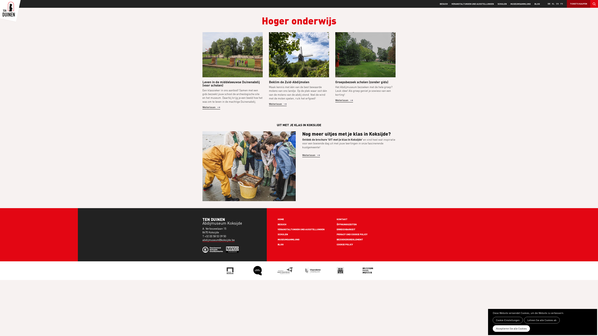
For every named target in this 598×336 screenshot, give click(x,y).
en (557, 3)
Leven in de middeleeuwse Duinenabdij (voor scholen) (231, 83)
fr (561, 3)
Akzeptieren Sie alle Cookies (511, 328)
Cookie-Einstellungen (508, 320)
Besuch (444, 3)
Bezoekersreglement (350, 239)
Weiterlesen (209, 107)
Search (594, 4)
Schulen (502, 3)
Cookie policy (345, 244)
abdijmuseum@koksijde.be (218, 240)
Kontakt (342, 219)
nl (553, 3)
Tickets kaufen (578, 3)
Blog (537, 3)
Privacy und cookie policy (352, 234)
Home (281, 219)
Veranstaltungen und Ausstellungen (472, 3)
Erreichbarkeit (346, 229)
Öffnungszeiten (347, 224)
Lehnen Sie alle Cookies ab (541, 320)
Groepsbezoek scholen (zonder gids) (361, 82)
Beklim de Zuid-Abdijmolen (289, 82)
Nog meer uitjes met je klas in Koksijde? (346, 134)
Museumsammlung (520, 3)
